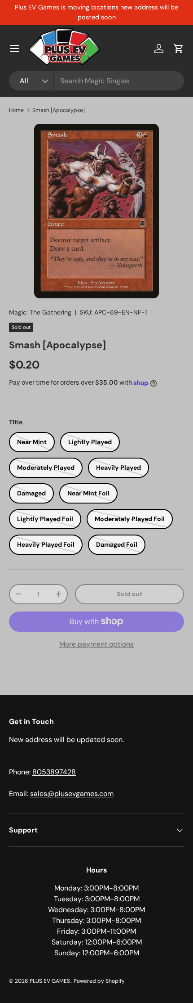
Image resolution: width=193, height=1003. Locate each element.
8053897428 (54, 772)
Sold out (129, 594)
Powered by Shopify (99, 981)
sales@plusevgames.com (72, 793)
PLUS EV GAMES (50, 981)
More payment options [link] (96, 644)
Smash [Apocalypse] (58, 110)
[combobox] (96, 80)
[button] (179, 48)
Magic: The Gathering (40, 312)
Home (16, 110)
